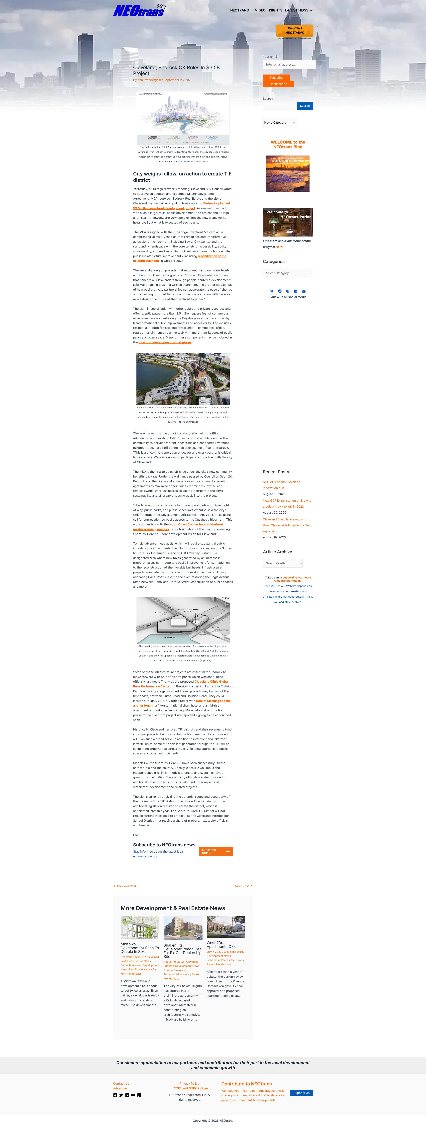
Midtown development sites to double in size (140, 948)
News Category (275, 122)
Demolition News (131, 965)
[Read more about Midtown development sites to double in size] (140, 927)
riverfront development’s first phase (165, 342)
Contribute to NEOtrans (246, 1084)
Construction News (139, 961)
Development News (187, 966)
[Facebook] (115, 1095)
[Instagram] (127, 1095)
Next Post (244, 886)
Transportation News (177, 974)
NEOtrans (239, 10)
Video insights (268, 10)
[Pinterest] (139, 1095)
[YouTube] (133, 1095)
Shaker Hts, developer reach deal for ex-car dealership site (183, 951)
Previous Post (124, 886)
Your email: (270, 56)
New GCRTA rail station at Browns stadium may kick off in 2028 (287, 503)
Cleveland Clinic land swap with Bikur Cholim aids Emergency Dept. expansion (288, 525)
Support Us (302, 1093)
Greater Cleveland (175, 970)
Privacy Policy (189, 1083)
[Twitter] (121, 1095)
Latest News (296, 10)
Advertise (120, 1088)
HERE (280, 247)
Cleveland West (233, 951)
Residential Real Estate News (224, 960)
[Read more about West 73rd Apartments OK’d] (226, 926)
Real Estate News (139, 969)
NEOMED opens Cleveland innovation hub (281, 485)
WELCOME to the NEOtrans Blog (288, 145)
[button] (250, 10)
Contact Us (121, 1083)
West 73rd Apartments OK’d (222, 944)
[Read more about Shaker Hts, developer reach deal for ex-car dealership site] (183, 928)
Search (268, 98)
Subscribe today (209, 851)
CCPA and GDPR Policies (191, 1088)
